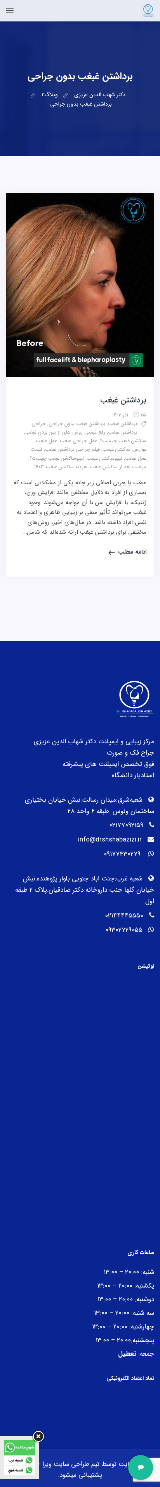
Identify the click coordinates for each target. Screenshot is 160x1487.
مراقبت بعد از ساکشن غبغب (118, 467)
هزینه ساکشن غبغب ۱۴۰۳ (60, 467)
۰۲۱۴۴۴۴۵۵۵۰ (124, 915)
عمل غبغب (46, 441)
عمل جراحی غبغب (78, 441)
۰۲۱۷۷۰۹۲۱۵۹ (126, 825)
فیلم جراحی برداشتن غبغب (72, 449)
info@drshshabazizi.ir (110, 839)
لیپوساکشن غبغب (104, 458)
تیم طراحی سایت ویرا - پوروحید (57, 1464)
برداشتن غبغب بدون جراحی (77, 424)
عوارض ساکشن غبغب (124, 449)
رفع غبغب (95, 432)
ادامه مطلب (132, 552)
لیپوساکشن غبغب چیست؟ (57, 458)
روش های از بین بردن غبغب (54, 432)
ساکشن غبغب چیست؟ (123, 441)
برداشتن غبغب (123, 400)
